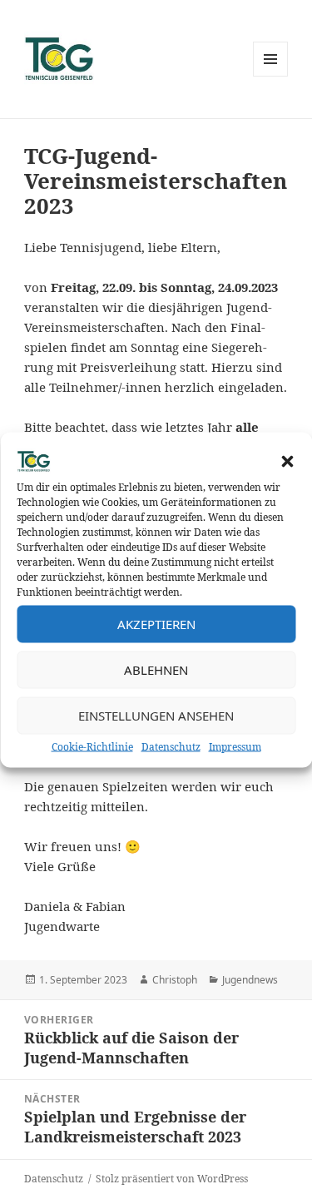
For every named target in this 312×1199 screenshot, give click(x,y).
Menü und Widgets (271, 76)
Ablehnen (156, 669)
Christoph (174, 980)
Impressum (235, 746)
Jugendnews (250, 980)
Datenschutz (171, 746)
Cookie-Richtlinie (92, 746)
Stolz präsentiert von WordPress (172, 1179)
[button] (287, 461)
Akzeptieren (156, 624)
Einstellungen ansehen (156, 715)
